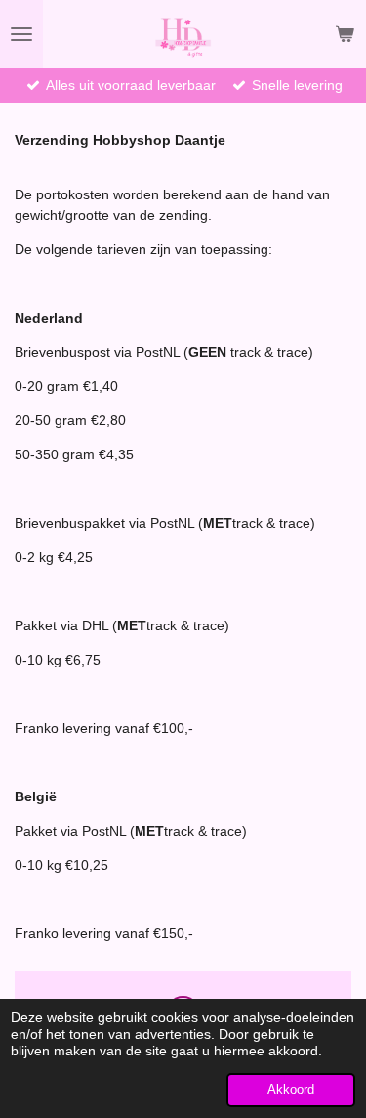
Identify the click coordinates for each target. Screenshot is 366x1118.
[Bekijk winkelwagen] (344, 34)
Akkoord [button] (290, 1089)
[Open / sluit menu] (21, 34)
